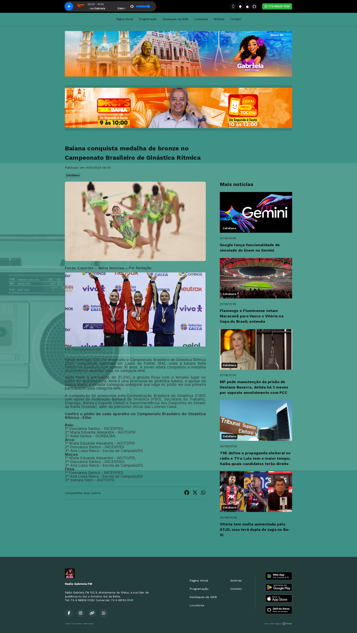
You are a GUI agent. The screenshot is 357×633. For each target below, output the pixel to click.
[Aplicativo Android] (240, 6)
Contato (235, 19)
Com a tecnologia (272, 623)
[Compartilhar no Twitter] (195, 493)
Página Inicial (124, 19)
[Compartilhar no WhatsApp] (203, 493)
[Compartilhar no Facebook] (186, 493)
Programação (148, 19)
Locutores (201, 19)
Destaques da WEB (176, 19)
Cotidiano (73, 175)
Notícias (219, 19)
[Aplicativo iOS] (247, 6)
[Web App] (233, 6)
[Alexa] (254, 6)
